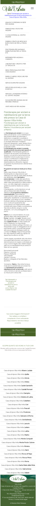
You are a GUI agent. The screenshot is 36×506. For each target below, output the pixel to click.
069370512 (20, 494)
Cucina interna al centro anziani (15, 36)
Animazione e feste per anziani (14, 29)
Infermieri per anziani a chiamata (14, 58)
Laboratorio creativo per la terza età (15, 64)
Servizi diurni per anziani (15, 83)
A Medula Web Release (18, 503)
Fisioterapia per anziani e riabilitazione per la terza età (15, 51)
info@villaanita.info (18, 495)
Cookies (17, 499)
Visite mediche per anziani (15, 106)
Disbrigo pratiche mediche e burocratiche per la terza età (16, 43)
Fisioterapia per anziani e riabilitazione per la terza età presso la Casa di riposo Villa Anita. (18, 15)
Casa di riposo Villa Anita (18, 370)
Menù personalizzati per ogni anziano (15, 71)
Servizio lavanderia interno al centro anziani (16, 94)
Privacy (11, 499)
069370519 (13, 494)
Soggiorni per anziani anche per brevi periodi (16, 101)
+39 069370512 (18, 2)
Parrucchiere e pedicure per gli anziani (16, 77)
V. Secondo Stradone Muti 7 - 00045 (14, 490)
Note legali (23, 499)
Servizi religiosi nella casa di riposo (15, 88)
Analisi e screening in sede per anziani (15, 23)
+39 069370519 (18, 334)
